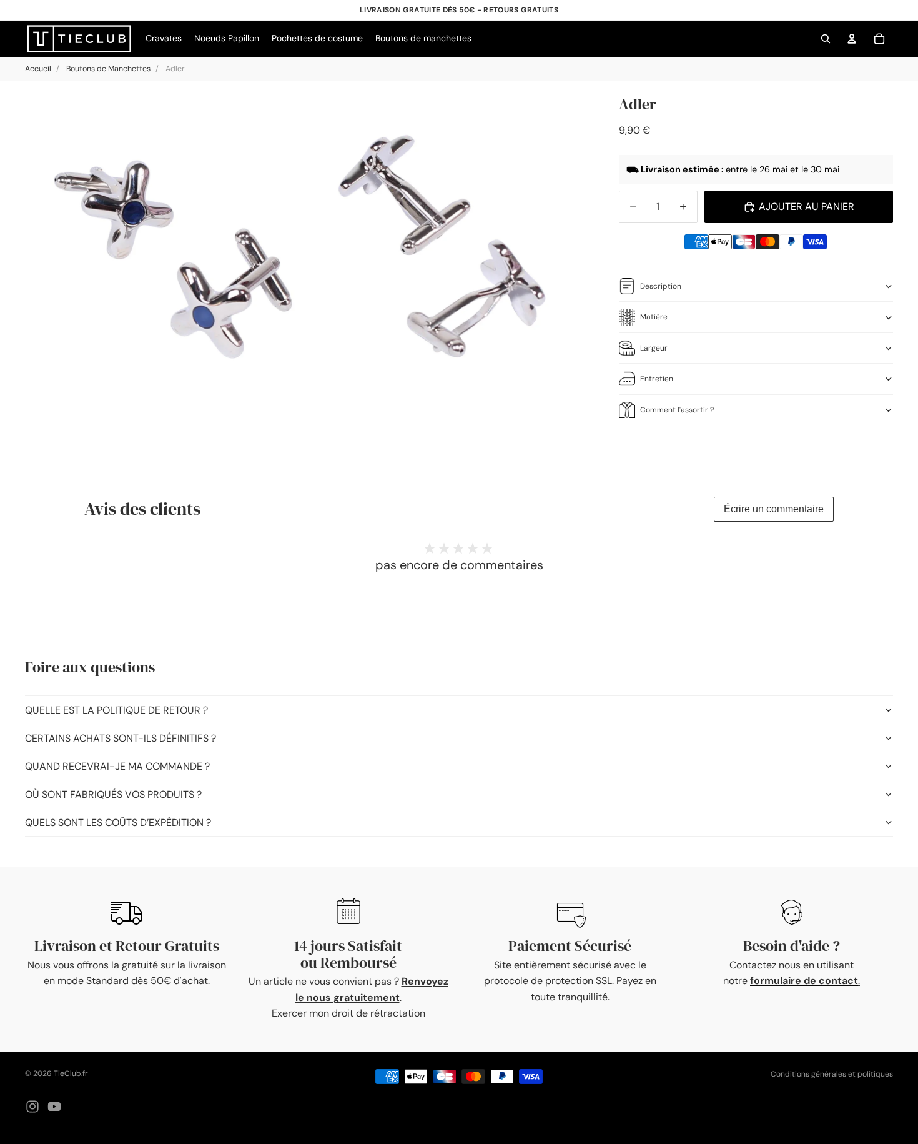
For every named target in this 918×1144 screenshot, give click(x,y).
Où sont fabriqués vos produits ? (113, 794)
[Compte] (852, 38)
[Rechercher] (825, 38)
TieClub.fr (71, 1073)
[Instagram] (32, 1106)
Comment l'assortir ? (677, 410)
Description (660, 286)
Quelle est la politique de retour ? (116, 710)
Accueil (38, 69)
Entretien (656, 379)
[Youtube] (54, 1106)
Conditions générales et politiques (832, 1074)
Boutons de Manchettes (108, 69)
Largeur (654, 348)
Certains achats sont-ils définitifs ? (120, 738)
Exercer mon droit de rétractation (348, 1013)
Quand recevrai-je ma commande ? (117, 766)
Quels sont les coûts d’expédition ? (118, 822)
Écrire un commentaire (774, 509)
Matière (654, 317)
